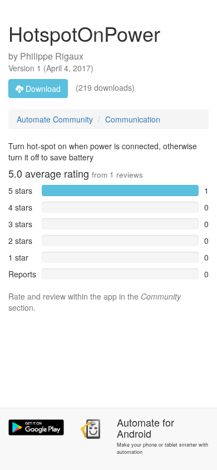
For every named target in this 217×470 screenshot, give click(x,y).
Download (42, 88)
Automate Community (55, 119)
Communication (132, 119)
